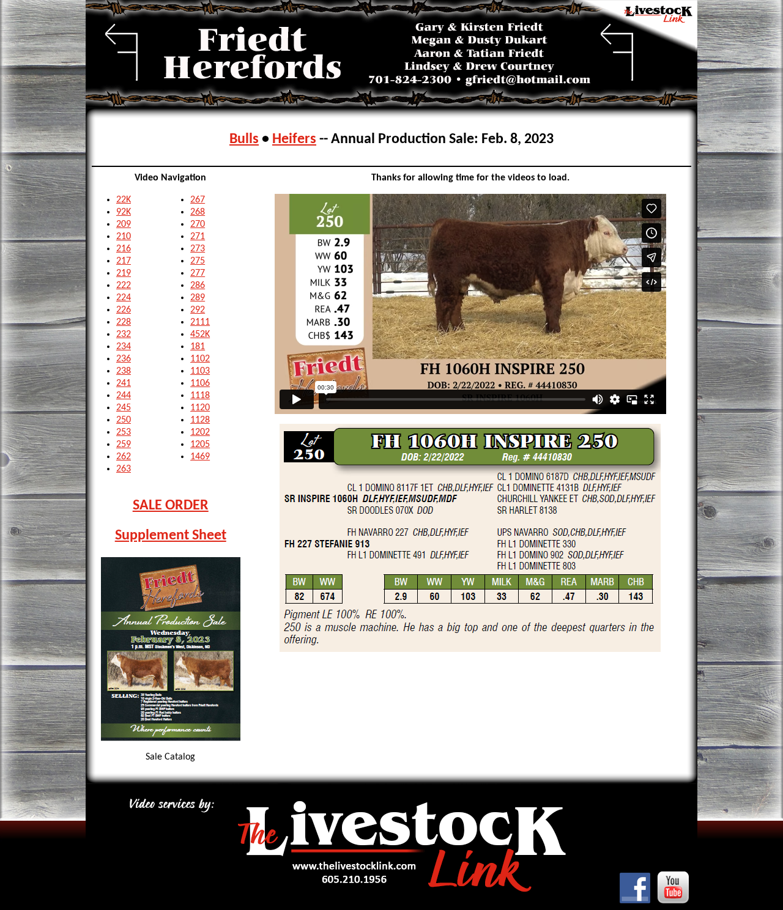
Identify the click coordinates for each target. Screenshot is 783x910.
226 (123, 310)
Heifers (294, 139)
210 (123, 237)
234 (123, 347)
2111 (200, 322)
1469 (200, 457)
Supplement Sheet (170, 535)
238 (123, 371)
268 (197, 212)
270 (197, 224)
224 (123, 298)
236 (123, 359)
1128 (200, 420)
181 (197, 347)
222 (123, 285)
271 (197, 237)
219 (123, 273)
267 (197, 200)
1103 (200, 371)
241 (123, 383)
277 (197, 273)
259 (123, 444)
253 (123, 432)
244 (123, 396)
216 (123, 249)
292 (197, 310)
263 (123, 469)
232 (123, 334)
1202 (200, 432)
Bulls (244, 139)
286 (197, 285)
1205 (200, 444)
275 (197, 261)
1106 (200, 383)
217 (123, 261)
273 (197, 249)
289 (197, 298)
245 (123, 408)
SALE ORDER (171, 505)
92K (123, 212)
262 (123, 457)
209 (123, 224)
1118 (200, 396)
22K (123, 200)
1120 (200, 408)
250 (123, 420)
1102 (200, 359)
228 (123, 322)
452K (200, 334)
